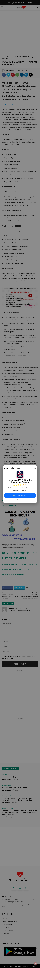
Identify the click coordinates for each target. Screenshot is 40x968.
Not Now (20, 500)
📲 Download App (20, 495)
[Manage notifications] (35, 963)
